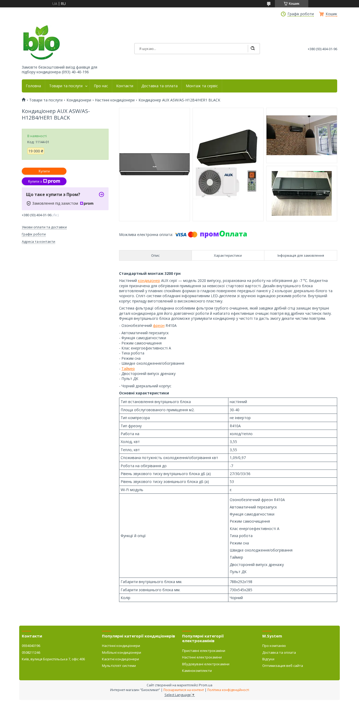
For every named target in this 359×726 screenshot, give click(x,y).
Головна (33, 86)
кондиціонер (149, 280)
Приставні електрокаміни (203, 650)
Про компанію (274, 645)
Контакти (124, 86)
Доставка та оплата (159, 86)
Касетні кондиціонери (120, 659)
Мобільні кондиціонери (121, 652)
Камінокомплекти (197, 670)
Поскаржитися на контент (183, 690)
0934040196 (31, 645)
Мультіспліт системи (119, 665)
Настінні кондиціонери (115, 100)
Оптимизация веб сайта (282, 665)
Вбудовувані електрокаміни (205, 664)
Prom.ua (205, 685)
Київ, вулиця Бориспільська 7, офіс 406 (53, 659)
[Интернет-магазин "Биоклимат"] (41, 42)
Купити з (35, 181)
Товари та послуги (66, 86)
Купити (44, 171)
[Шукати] (252, 48)
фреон (159, 325)
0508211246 (31, 652)
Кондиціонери (78, 100)
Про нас (101, 86)
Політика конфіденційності (228, 690)
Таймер (128, 368)
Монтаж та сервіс (202, 86)
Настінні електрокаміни (202, 657)
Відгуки (268, 659)
